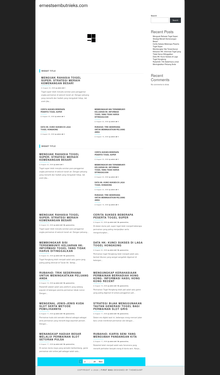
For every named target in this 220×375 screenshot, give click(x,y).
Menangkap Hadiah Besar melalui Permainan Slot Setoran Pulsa (60, 336)
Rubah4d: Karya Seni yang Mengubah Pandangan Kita (115, 335)
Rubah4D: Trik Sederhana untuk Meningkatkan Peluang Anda (110, 129)
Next (100, 361)
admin (59, 88)
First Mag (107, 370)
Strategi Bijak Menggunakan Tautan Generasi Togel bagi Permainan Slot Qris (117, 306)
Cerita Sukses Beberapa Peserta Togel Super (53, 110)
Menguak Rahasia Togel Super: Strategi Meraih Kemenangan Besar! (61, 80)
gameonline (70, 225)
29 (95, 361)
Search (154, 15)
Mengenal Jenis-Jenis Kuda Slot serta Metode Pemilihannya (61, 306)
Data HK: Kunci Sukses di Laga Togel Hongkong (56, 128)
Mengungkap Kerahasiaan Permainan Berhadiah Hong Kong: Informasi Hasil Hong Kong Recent (116, 277)
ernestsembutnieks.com (63, 5)
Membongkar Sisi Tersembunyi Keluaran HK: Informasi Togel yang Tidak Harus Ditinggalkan (110, 113)
